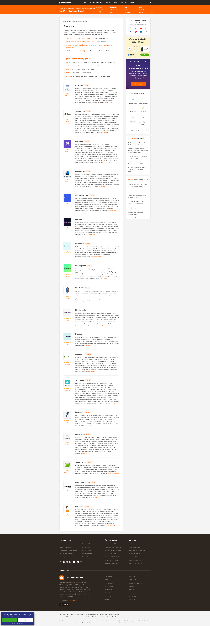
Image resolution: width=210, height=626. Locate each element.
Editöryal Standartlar (65, 547)
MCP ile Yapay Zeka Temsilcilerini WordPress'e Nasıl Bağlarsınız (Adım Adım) (137, 169)
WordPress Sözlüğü (134, 547)
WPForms (107, 580)
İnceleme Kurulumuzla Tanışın (68, 550)
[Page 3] (139, 217)
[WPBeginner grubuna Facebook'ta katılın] (130, 31)
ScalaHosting (80, 462)
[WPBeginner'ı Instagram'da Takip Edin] (146, 28)
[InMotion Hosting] (67, 485)
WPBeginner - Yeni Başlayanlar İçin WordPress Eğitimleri (65, 2)
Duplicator (132, 577)
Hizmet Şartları (86, 547)
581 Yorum (67, 182)
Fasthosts (79, 412)
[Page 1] (136, 217)
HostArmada (80, 310)
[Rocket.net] (67, 246)
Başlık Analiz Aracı (110, 554)
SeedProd (108, 596)
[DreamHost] (67, 174)
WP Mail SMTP (109, 590)
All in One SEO (109, 583)
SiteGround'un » (105, 132)
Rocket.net (79, 243)
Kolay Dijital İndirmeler (135, 583)
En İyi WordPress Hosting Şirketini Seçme (77, 38)
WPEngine (68, 73)
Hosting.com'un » (103, 279)
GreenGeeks (80, 354)
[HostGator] (67, 290)
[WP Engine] (67, 383)
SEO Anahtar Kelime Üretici (113, 550)
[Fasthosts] (67, 415)
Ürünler (123, 3)
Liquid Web (80, 434)
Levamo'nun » (91, 234)
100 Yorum (67, 276)
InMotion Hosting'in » (93, 497)
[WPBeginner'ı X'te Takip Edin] (135, 28)
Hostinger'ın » (106, 162)
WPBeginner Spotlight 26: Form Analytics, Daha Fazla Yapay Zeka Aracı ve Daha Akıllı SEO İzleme (138, 150)
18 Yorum (67, 444)
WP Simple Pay (133, 580)
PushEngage (132, 593)
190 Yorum (67, 298)
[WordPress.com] (67, 198)
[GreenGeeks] (67, 357)
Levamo (78, 219)
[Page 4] (141, 217)
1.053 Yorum (67, 152)
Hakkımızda (62, 544)
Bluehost (68, 62)
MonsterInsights (109, 586)
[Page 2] (137, 217)
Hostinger (68, 69)
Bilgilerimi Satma (87, 554)
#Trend (132, 3)
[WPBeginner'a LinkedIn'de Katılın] (140, 31)
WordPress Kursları (134, 544)
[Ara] (150, 2)
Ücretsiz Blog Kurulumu (135, 563)
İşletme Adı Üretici (110, 544)
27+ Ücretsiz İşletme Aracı (112, 563)
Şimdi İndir (138, 84)
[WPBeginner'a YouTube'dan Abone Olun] (140, 28)
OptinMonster (109, 577)
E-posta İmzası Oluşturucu (112, 560)
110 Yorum (67, 493)
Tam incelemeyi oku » (113, 210)
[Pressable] (67, 336)
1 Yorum (67, 230)
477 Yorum (67, 364)
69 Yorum (67, 390)
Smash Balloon (109, 593)
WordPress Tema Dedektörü (113, 547)
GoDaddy (79, 506)
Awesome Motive (64, 617)
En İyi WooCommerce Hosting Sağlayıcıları (77, 51)
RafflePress (132, 590)
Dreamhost (68, 76)
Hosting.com (80, 265)
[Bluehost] (67, 88)
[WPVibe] (138, 47)
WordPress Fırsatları (134, 554)
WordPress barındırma (118, 617)
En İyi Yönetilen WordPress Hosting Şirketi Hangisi (79, 42)
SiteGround (68, 66)
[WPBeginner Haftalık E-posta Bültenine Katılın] (146, 31)
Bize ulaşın (62, 557)
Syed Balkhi (68, 587)
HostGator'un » (91, 301)
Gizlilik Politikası (87, 544)
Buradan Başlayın (95, 3)
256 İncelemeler (67, 473)
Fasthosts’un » (88, 425)
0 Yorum (67, 206)
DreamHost (80, 171)
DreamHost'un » (105, 186)
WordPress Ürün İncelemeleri (137, 550)
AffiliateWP (132, 599)
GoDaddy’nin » (112, 525)
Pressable (79, 334)
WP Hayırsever (133, 596)
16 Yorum (67, 254)
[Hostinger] (67, 144)
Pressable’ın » (88, 345)
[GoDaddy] (67, 509)
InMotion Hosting (82, 482)
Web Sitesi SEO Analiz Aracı (113, 557)
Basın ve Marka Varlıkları (66, 554)
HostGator (79, 287)
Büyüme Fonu (86, 557)
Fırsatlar (107, 3)
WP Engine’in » (114, 403)
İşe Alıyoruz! (73, 600)
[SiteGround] (67, 114)
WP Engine (79, 380)
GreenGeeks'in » (92, 371)
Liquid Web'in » (85, 453)
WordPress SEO (133, 557)
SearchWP (132, 586)
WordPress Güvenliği (135, 560)
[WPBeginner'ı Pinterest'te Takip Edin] (135, 31)
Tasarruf (86, 85)
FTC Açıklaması (86, 550)
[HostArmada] (67, 312)
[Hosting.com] (67, 268)
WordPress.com (81, 195)
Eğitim (115, 3)
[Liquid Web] (67, 437)
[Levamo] (67, 222)
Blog (85, 3)
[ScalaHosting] (67, 465)
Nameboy (107, 599)
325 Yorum (67, 96)
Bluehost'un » (108, 102)
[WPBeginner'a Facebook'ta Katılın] (130, 28)
